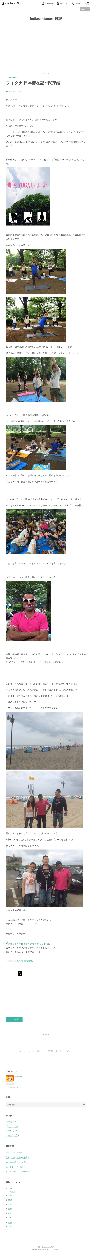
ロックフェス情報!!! (14, 1152)
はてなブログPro (12, 1135)
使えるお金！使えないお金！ (17, 1157)
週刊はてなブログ (12, 1130)
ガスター (27, 244)
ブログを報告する (55, 1249)
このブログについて (13, 1087)
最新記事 (10, 1146)
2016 (10, 1200)
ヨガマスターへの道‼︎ (29, 1051)
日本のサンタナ (14, 91)
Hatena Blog (43, 1249)
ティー (74, 131)
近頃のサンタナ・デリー (60, 1051)
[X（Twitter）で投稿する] (20, 973)
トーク (65, 421)
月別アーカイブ (13, 1182)
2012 (10, 1217)
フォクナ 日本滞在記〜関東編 (33, 82)
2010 (10, 1226)
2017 (10, 1195)
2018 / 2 (13, 1191)
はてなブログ (11, 1121)
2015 (10, 1204)
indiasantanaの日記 (46, 19)
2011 (10, 1222)
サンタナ (29, 105)
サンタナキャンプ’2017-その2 (18, 1171)
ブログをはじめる (12, 1126)
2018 (10, 1188)
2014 (10, 1209)
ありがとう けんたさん (16, 1166)
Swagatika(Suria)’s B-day (16, 1161)
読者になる (85, 9)
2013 (10, 1213)
